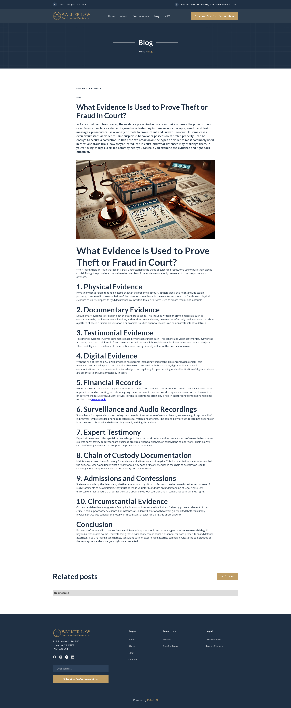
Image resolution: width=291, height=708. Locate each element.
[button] (169, 16)
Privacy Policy (213, 639)
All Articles (227, 576)
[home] (72, 16)
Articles (166, 639)
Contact (133, 659)
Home (111, 16)
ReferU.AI (152, 700)
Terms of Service (214, 646)
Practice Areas (141, 16)
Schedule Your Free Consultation (214, 16)
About (123, 16)
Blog (156, 16)
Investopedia (98, 399)
